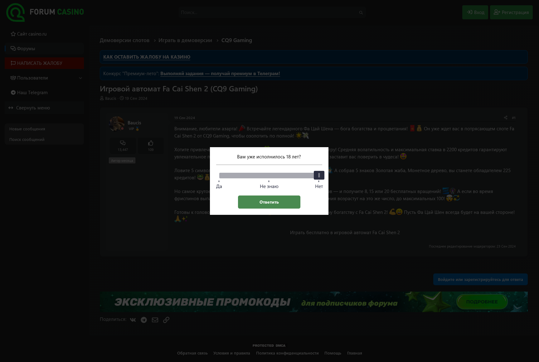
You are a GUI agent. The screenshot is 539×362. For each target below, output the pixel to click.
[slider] (319, 175)
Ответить (269, 202)
